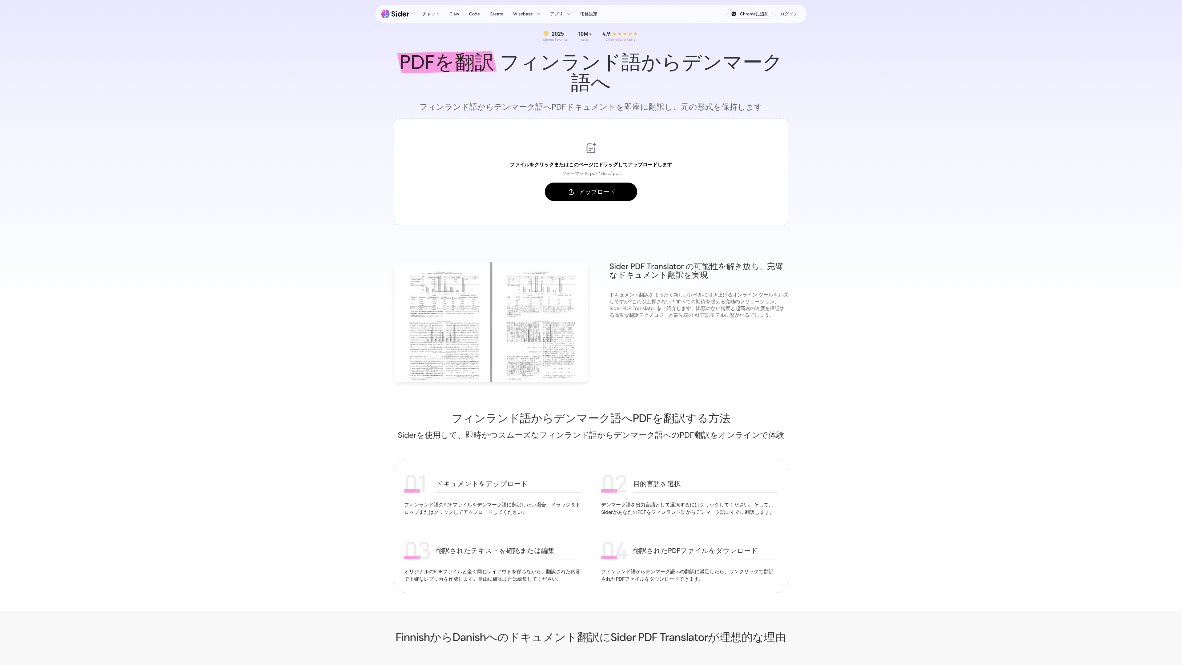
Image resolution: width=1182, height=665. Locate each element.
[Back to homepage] (395, 13)
